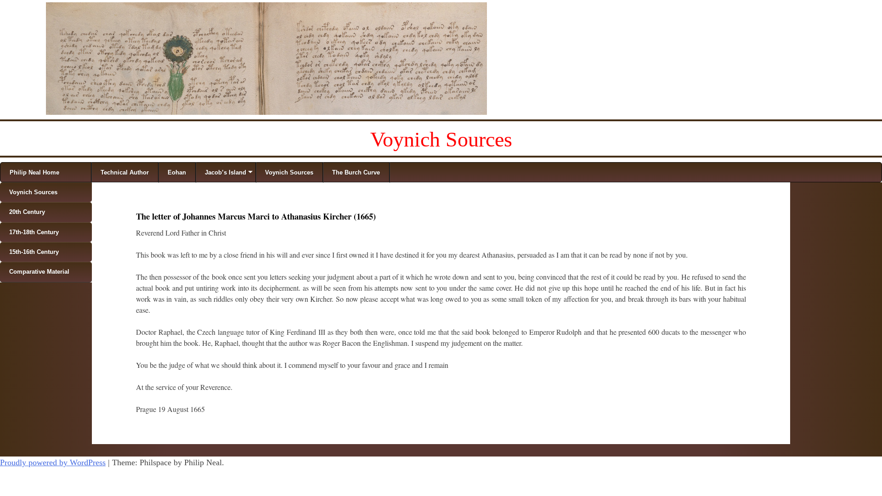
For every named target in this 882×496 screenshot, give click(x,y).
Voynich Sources (441, 139)
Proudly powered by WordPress (53, 462)
